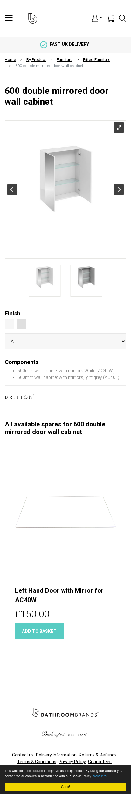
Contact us (23, 754)
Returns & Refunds (98, 754)
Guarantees (100, 761)
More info (100, 775)
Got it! (65, 786)
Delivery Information (56, 754)
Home (10, 59)
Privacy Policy (72, 761)
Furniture (64, 59)
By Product (36, 59)
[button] (97, 17)
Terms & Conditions (36, 761)
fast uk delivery (69, 44)
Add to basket (39, 631)
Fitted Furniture (96, 59)
